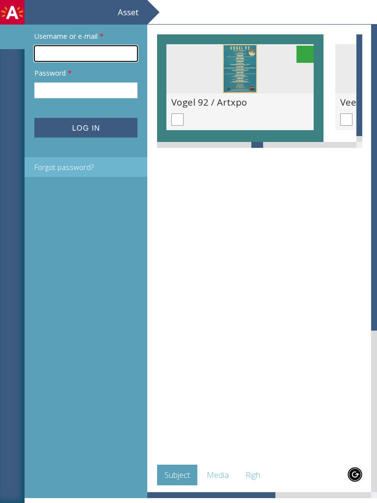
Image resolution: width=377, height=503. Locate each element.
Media (218, 475)
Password (53, 73)
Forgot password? (64, 167)
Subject (177, 475)
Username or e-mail (69, 36)
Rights (256, 475)
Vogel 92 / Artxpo (209, 102)
